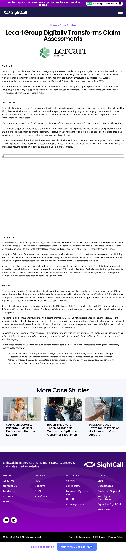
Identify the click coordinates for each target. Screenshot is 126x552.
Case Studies (68, 25)
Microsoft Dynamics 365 (78, 492)
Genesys (40, 486)
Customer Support (109, 491)
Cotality (71, 499)
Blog (100, 481)
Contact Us (10, 486)
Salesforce (41, 496)
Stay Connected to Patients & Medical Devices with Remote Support (20, 430)
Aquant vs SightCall (109, 504)
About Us (8, 481)
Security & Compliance (105, 498)
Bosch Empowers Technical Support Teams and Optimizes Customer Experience (62, 430)
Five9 (38, 491)
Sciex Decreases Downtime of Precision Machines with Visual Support (104, 430)
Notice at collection (42, 546)
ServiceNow (73, 486)
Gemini (70, 481)
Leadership (9, 491)
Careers (8, 496)
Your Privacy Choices (72, 546)
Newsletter (104, 509)
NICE (37, 481)
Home (53, 25)
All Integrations (75, 504)
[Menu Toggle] (120, 12)
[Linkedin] (14, 520)
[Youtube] (6, 520)
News (6, 501)
